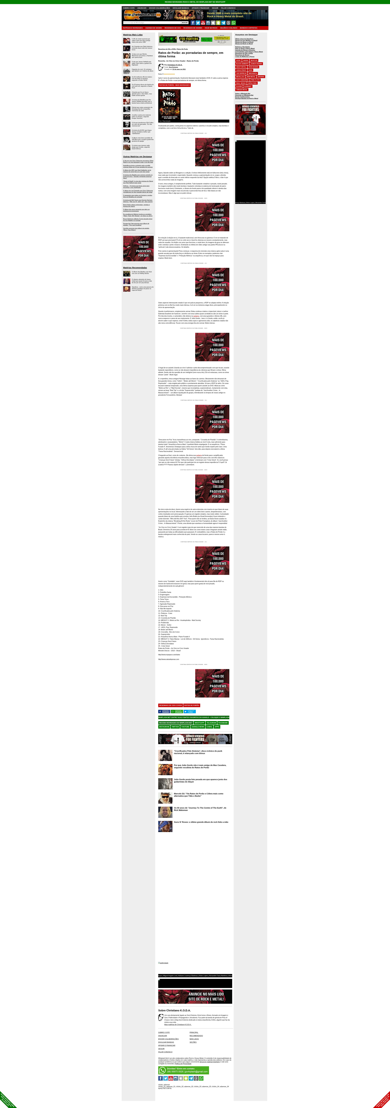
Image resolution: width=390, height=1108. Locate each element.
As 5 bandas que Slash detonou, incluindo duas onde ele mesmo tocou (142, 48)
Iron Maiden (253, 67)
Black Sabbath (242, 63)
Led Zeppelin (241, 73)
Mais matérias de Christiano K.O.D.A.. (178, 1024)
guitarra (196, 316)
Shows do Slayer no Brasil (244, 42)
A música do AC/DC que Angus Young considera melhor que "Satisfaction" (142, 131)
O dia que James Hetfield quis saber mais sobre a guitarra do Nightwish (142, 63)
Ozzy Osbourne (242, 80)
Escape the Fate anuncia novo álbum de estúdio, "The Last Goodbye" (136, 224)
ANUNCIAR (141, 8)
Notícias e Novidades (242, 47)
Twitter (175, 727)
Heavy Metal (241, 67)
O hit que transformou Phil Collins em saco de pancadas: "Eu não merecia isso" (142, 124)
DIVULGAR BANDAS (181, 8)
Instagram (164, 727)
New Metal (251, 76)
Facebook (223, 723)
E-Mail (209, 727)
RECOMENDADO (196, 1036)
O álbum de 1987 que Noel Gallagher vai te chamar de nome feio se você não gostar (137, 170)
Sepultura (252, 83)
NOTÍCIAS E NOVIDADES (133, 28)
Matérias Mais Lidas (133, 35)
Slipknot (247, 86)
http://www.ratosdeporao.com (168, 659)
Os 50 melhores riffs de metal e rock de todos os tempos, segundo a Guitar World (142, 78)
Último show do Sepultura (244, 39)
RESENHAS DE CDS (173, 28)
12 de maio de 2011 (179, 69)
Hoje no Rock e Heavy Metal (245, 48)
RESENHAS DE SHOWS (192, 28)
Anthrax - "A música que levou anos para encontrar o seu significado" (136, 186)
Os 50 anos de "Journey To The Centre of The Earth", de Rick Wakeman (200, 809)
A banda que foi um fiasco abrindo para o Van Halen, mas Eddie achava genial (142, 93)
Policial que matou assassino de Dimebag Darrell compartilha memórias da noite (142, 109)
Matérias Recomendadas (135, 268)
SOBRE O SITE (129, 8)
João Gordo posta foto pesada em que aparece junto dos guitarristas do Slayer (200, 780)
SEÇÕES (228, 28)
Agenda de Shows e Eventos (245, 50)
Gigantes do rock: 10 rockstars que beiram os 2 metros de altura (142, 70)
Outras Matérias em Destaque (137, 156)
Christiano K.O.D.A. (174, 65)
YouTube (185, 727)
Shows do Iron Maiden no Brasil (246, 40)
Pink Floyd (255, 80)
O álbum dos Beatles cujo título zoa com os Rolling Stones (142, 272)
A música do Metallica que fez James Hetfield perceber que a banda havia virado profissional (142, 101)
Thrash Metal (241, 89)
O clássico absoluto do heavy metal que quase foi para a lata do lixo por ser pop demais (142, 280)
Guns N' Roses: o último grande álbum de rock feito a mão (201, 822)
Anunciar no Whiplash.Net (244, 95)
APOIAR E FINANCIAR (200, 8)
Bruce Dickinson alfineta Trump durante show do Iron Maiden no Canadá (137, 219)
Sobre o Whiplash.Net (242, 93)
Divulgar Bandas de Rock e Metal (246, 98)
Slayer (239, 86)
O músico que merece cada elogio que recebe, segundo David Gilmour (141, 147)
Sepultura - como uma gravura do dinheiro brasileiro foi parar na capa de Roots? (143, 288)
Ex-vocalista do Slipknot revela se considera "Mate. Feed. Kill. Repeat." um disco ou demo (137, 215)
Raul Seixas (241, 83)
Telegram (211, 723)
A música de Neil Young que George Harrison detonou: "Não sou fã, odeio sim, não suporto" (138, 200)
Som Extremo (173, 67)
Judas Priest (241, 70)
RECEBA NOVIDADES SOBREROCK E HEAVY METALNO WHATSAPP (7, 1100)
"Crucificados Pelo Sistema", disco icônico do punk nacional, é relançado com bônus (198, 752)
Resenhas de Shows (242, 55)
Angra (245, 60)
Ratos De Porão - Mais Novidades (174, 85)
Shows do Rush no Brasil (244, 43)
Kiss (250, 70)
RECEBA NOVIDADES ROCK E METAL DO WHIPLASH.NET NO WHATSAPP (195, 2)
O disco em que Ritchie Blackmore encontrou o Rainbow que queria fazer (142, 55)
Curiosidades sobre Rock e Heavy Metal (249, 51)
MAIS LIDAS (194, 1039)
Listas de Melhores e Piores (244, 56)
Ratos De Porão (182, 49)
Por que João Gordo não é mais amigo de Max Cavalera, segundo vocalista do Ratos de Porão (200, 766)
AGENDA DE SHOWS (153, 28)
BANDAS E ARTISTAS (248, 28)
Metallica (240, 76)
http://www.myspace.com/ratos (169, 654)
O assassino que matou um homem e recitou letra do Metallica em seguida (137, 196)
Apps (217, 727)
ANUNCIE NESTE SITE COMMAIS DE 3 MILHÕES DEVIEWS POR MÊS (383, 1100)
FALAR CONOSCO (228, 8)
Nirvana (261, 76)
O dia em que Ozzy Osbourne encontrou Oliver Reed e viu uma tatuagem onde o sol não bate (138, 161)
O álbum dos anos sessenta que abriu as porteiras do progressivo (136, 210)
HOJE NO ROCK (211, 28)
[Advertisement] (175, 217)
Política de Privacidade (183, 1064)
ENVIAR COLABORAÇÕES (159, 8)
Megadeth (253, 73)
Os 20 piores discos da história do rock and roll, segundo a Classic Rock (143, 86)
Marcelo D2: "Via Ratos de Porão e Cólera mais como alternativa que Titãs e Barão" (198, 795)
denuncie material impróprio (210, 1062)
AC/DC (238, 60)
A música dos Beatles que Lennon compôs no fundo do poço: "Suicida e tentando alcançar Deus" (138, 176)
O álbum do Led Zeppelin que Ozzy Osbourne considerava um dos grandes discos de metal (138, 191)
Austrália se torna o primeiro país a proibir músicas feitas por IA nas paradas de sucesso (138, 166)
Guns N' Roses (256, 63)
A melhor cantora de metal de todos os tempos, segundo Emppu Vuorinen (141, 116)
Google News (198, 727)
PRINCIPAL (194, 1032)
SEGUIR (215, 8)
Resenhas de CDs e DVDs (167, 49)
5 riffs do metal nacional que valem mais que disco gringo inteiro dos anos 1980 (141, 40)
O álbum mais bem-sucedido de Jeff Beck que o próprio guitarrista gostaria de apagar (143, 139)
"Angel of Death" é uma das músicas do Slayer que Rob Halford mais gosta (138, 182)
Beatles (254, 60)
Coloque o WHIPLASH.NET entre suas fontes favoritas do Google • (165, 717)
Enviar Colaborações (242, 97)
